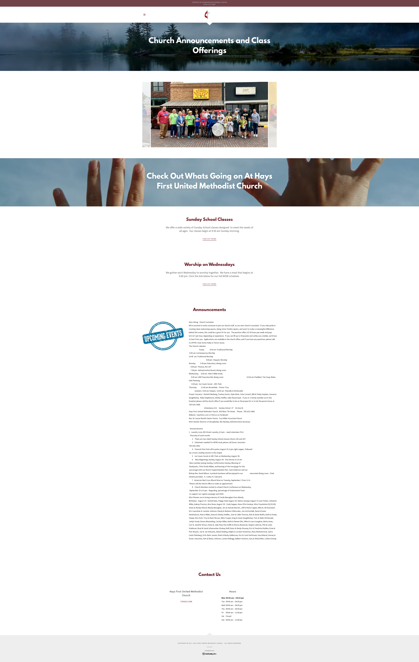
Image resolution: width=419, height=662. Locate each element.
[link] (209, 14)
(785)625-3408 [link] (186, 601)
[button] (144, 14)
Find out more (209, 239)
